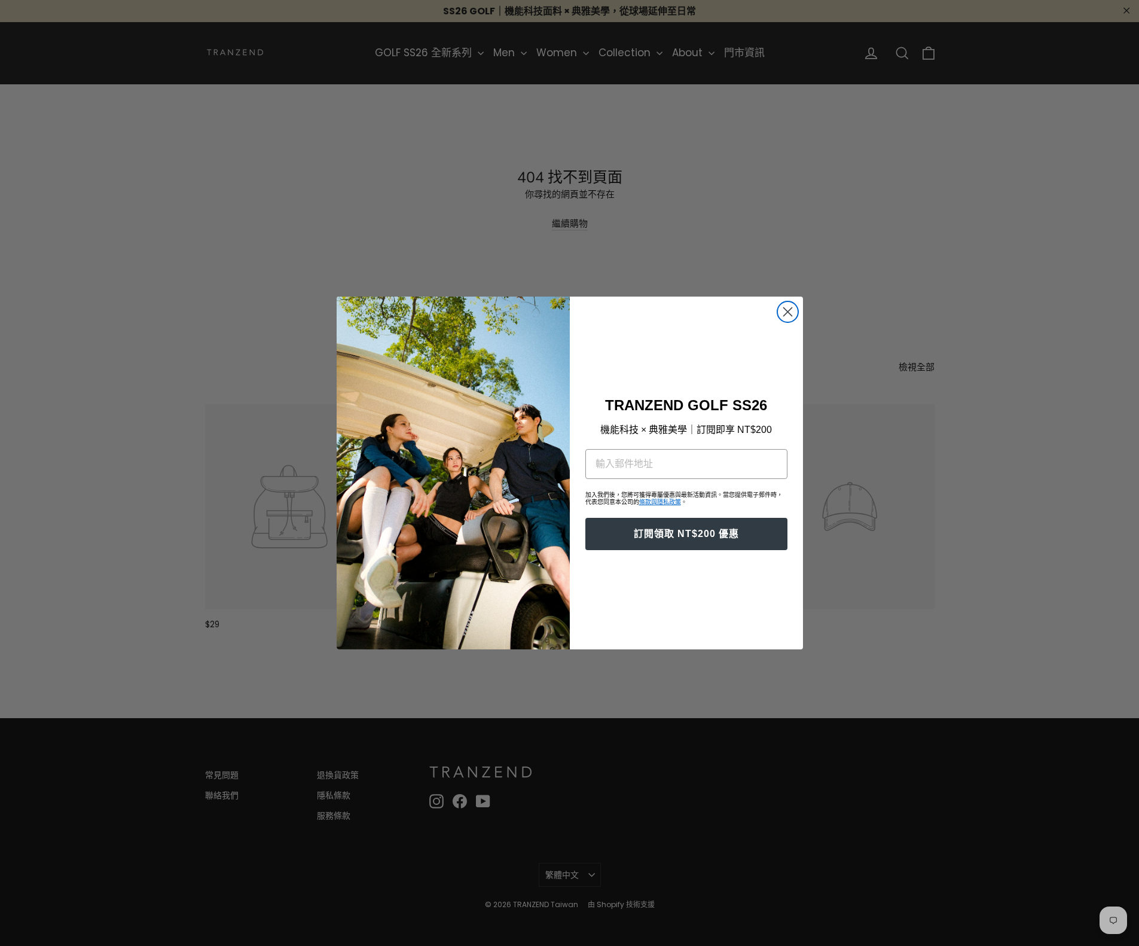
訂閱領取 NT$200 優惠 (686, 534)
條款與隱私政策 (660, 502)
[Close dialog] (787, 311)
